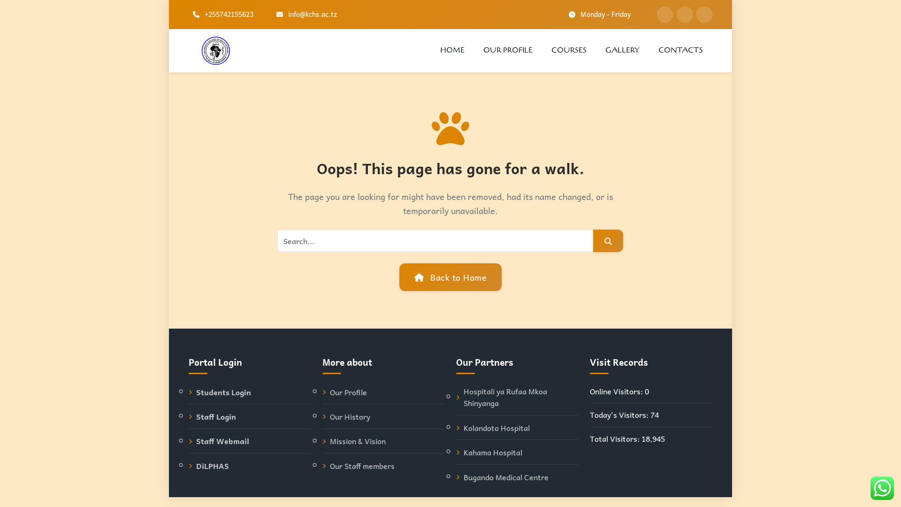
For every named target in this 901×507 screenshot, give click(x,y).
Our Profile (348, 392)
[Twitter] (685, 15)
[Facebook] (665, 15)
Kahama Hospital (493, 452)
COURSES (569, 50)
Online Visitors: (617, 391)
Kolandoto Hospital (497, 428)
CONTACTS (680, 50)
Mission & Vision (358, 441)
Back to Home (457, 277)
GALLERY (622, 50)
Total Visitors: (615, 439)
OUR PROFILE (508, 50)
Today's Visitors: (620, 415)
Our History (350, 416)
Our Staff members (362, 466)
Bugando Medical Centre (506, 477)
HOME (452, 50)
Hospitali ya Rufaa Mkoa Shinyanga (505, 397)
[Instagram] (704, 15)
